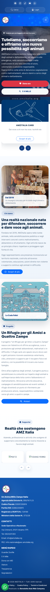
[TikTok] (25, 3)
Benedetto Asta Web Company (32, 589)
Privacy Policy (9, 585)
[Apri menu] (46, 20)
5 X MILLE (26, 91)
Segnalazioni (6, 573)
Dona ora (26, 83)
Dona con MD (7, 561)
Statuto (4, 565)
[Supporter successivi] (28, 467)
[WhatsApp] (35, 3)
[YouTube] (30, 3)
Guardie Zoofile (7, 552)
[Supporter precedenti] (21, 467)
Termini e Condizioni (39, 585)
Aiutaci (26, 401)
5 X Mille (4, 556)
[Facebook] (15, 3)
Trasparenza (6, 569)
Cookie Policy (22, 585)
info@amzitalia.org (14, 538)
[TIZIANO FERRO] (37, 457)
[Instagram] (20, 3)
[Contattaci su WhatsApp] (4, 587)
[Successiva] (28, 148)
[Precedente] (21, 148)
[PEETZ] (12, 457)
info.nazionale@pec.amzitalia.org (19, 542)
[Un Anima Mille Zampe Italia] (5, 20)
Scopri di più (25, 138)
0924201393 (10, 534)
